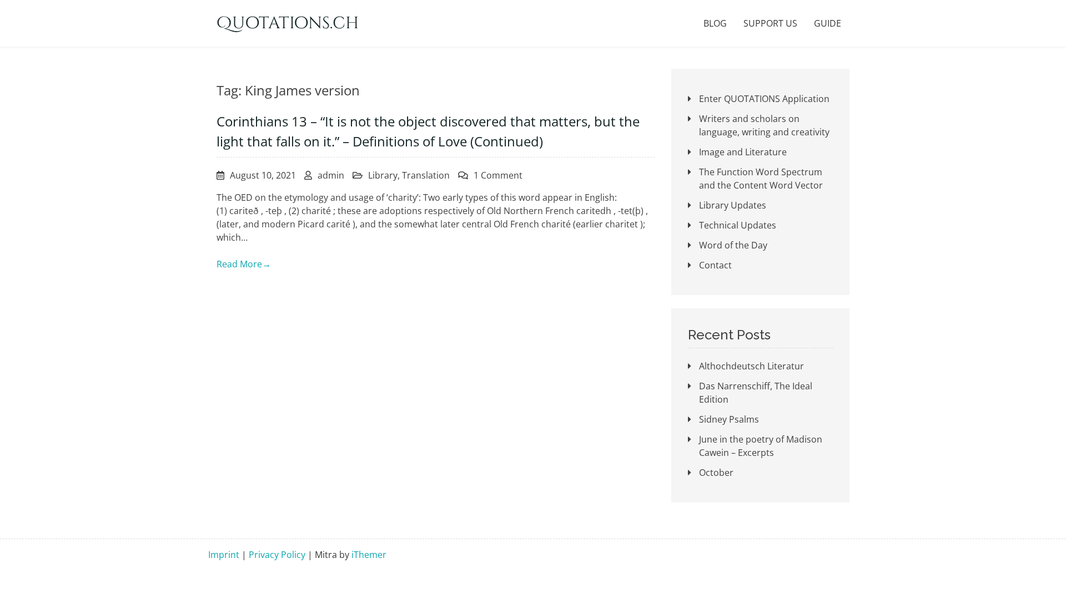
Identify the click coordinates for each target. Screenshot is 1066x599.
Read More (244, 264)
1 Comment (498, 175)
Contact (715, 265)
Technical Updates (737, 225)
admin (331, 175)
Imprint (223, 555)
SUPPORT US (770, 23)
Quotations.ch (288, 23)
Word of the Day (733, 245)
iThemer (368, 555)
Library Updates (732, 205)
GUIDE (827, 23)
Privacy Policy (277, 555)
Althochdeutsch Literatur (751, 366)
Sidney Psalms (729, 419)
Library (383, 175)
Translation (426, 175)
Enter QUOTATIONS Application (764, 99)
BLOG (715, 23)
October (716, 472)
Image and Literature (743, 152)
